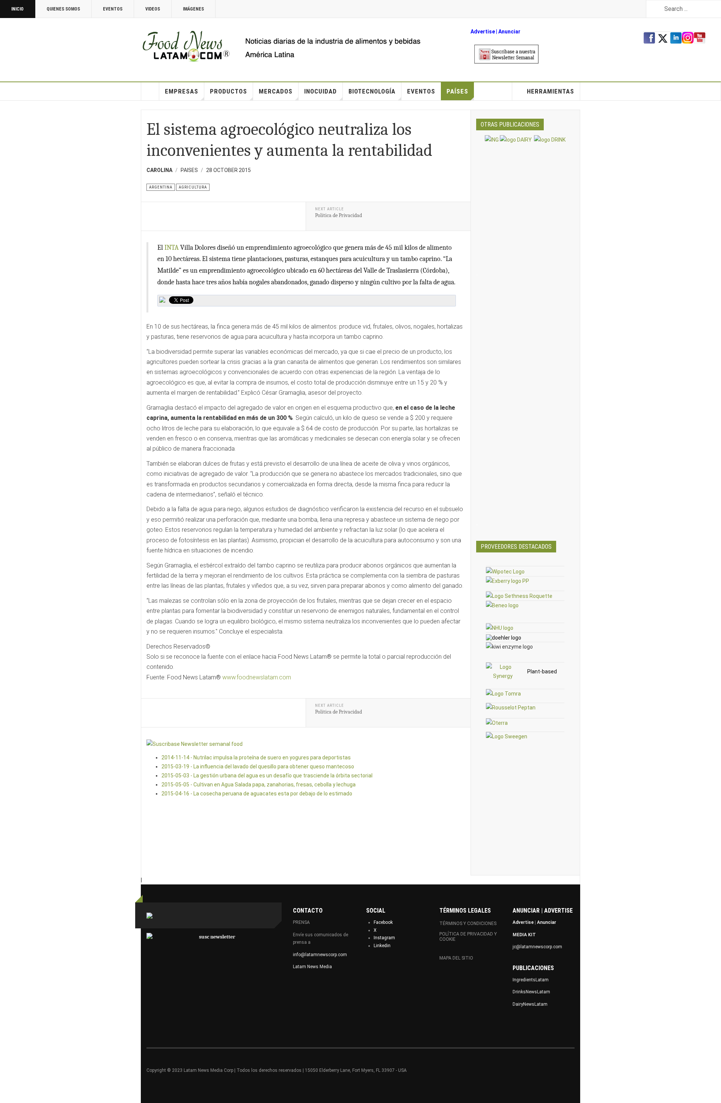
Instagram (384, 937)
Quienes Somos (63, 9)
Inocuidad (320, 91)
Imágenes (193, 9)
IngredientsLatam (531, 979)
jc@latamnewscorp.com (537, 946)
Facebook (383, 922)
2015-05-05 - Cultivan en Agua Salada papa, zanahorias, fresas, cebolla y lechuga (258, 785)
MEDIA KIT (524, 934)
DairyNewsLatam (530, 1004)
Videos (152, 9)
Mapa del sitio (456, 958)
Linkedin (382, 945)
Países (457, 91)
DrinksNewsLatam (531, 991)
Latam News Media (312, 966)
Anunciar (546, 922)
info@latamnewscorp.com (320, 954)
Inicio (17, 9)
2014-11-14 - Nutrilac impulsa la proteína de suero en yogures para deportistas (256, 757)
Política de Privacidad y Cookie (468, 936)
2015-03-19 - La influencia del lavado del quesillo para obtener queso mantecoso (257, 766)
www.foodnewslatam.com (256, 677)
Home (150, 91)
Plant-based (542, 671)
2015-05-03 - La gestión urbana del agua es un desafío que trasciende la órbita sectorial (267, 776)
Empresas (181, 91)
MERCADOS (276, 91)
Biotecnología (371, 91)
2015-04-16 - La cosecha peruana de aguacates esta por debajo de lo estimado (256, 794)
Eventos (112, 9)
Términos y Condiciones (467, 923)
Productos (228, 91)
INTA (171, 248)
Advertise (483, 32)
